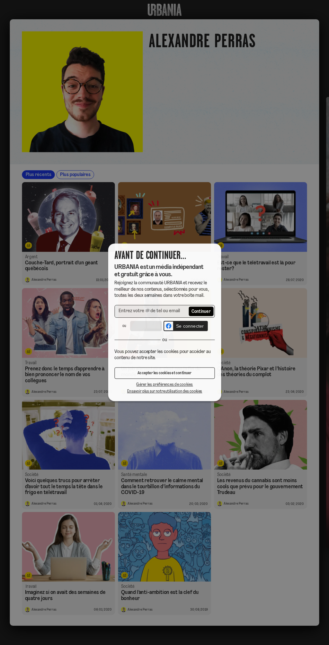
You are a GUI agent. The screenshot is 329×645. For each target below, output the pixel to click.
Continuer (201, 311)
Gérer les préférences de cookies (164, 386)
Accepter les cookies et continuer (164, 374)
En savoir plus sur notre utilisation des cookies (164, 392)
